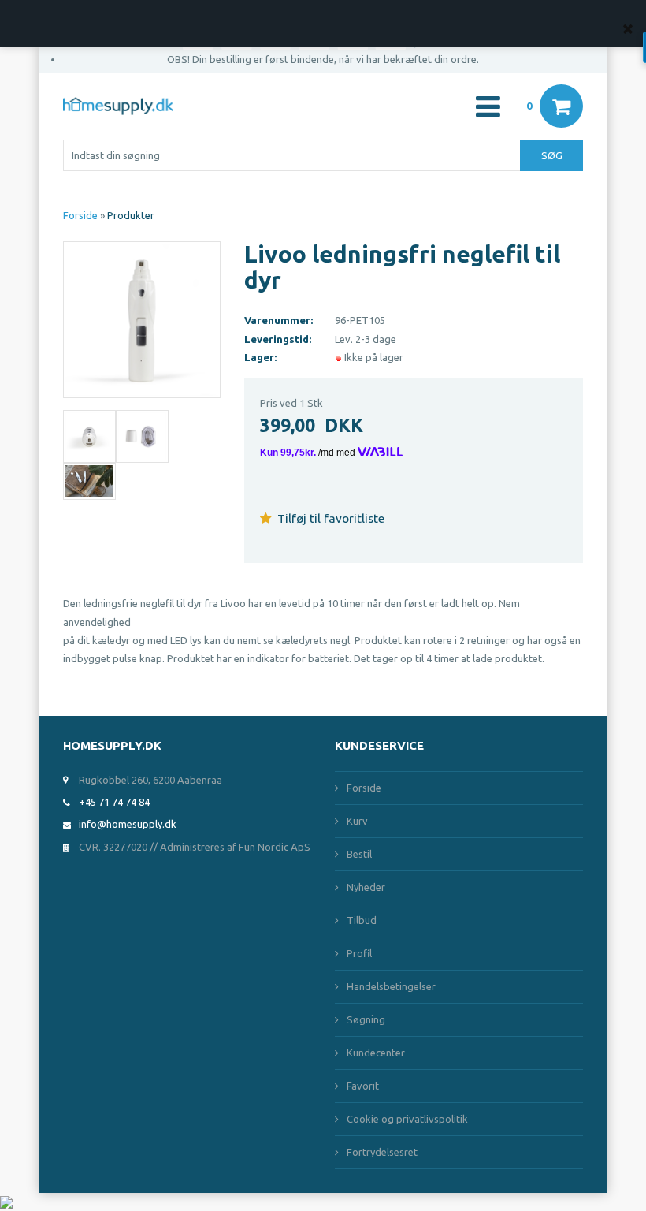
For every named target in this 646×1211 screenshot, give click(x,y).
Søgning (366, 1019)
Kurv (357, 820)
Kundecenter (376, 1052)
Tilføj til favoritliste (329, 518)
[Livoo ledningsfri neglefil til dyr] (142, 318)
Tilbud (362, 920)
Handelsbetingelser (391, 986)
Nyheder (366, 886)
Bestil (359, 853)
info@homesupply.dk (127, 823)
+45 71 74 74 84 (114, 801)
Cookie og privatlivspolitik (407, 1118)
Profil (359, 953)
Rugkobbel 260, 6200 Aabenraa (150, 779)
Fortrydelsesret (382, 1151)
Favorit (363, 1085)
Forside (80, 215)
